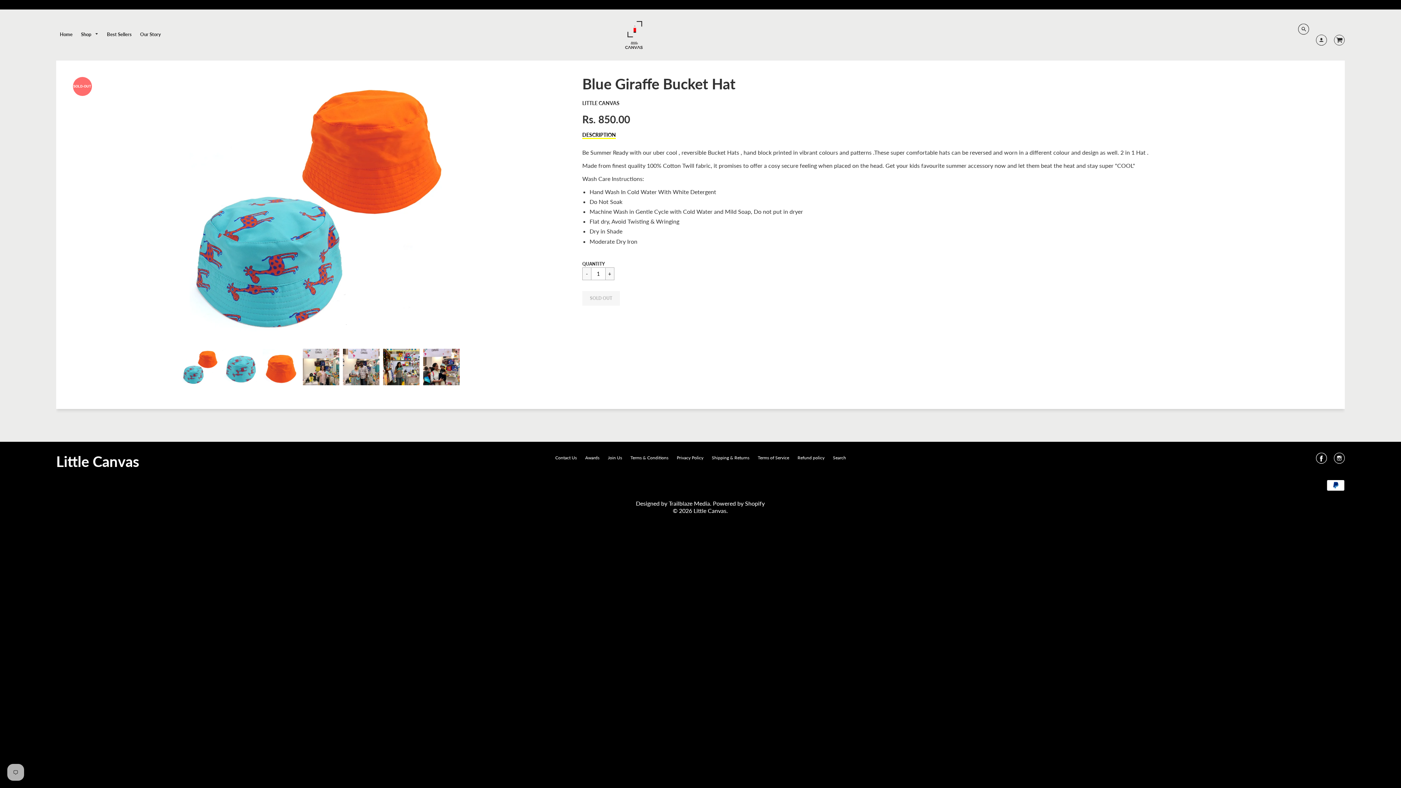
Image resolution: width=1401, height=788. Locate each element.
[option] (321, 206)
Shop (86, 34)
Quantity (593, 264)
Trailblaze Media (689, 503)
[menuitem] (66, 34)
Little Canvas (601, 103)
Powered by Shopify (739, 503)
